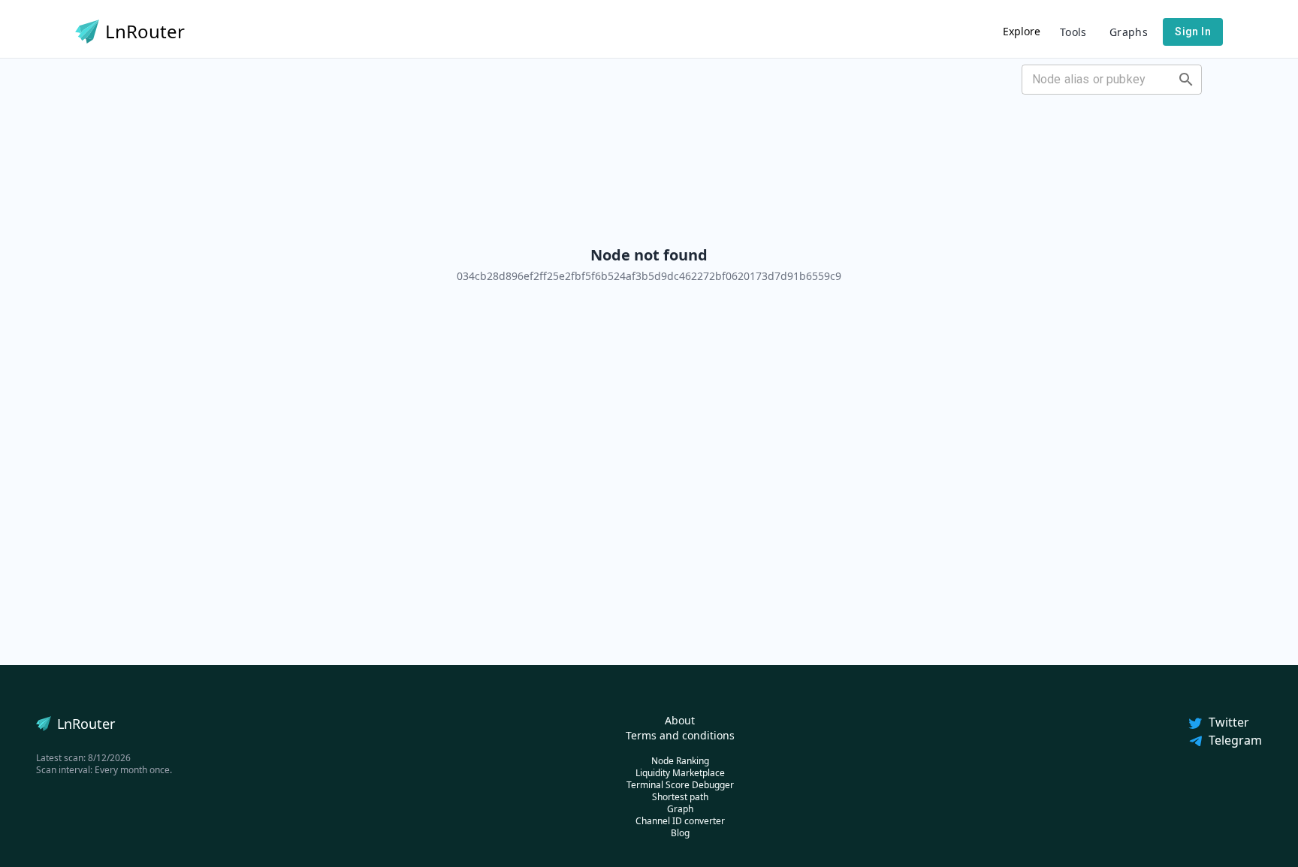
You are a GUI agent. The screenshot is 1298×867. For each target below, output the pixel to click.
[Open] (1186, 79)
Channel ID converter (680, 820)
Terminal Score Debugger (680, 784)
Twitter (1229, 722)
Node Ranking (680, 760)
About (680, 720)
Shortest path (680, 796)
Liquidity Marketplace (680, 772)
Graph (680, 808)
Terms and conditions (680, 735)
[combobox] (1099, 79)
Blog (680, 832)
